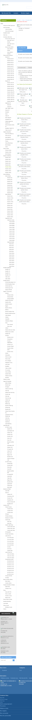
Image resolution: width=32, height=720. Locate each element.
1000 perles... (23, 91)
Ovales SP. (9, 106)
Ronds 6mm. (11, 249)
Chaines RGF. (9, 485)
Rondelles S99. (10, 503)
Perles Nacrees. (8, 194)
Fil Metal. (7, 577)
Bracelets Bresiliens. (7, 601)
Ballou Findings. (8, 383)
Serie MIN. (7, 490)
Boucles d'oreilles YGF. (10, 443)
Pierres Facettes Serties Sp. (9, 125)
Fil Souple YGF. (10, 449)
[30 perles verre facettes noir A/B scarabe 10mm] (24, 165)
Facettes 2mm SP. (10, 82)
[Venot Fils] (5, 5)
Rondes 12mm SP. (10, 71)
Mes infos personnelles (5, 715)
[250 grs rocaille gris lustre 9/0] (22, 95)
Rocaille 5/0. (7, 269)
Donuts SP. (7, 110)
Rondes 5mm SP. (10, 64)
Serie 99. (7, 492)
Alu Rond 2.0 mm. (10, 568)
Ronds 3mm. (11, 243)
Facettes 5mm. (8, 161)
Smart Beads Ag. (8, 423)
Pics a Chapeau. (8, 360)
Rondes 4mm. (9, 179)
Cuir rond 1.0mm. (10, 539)
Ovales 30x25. (12, 240)
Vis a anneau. (7, 370)
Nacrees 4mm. (10, 203)
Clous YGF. (9, 440)
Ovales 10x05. (12, 227)
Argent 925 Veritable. (7, 381)
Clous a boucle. (10, 324)
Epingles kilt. (7, 333)
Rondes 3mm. (9, 177)
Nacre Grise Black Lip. (9, 133)
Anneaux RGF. (10, 463)
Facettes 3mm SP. (10, 84)
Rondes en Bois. (8, 152)
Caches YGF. (9, 451)
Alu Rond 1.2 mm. (10, 564)
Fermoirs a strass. (8, 595)
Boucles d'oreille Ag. (9, 405)
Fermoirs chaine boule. (10, 349)
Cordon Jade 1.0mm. (11, 528)
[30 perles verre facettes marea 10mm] (24, 160)
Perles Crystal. (6, 605)
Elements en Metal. (7, 489)
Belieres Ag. (7, 403)
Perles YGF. (9, 438)
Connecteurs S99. (10, 496)
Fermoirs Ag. (7, 394)
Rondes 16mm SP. (10, 75)
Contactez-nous (14, 678)
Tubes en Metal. (8, 368)
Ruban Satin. (7, 586)
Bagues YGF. (9, 454)
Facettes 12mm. (8, 168)
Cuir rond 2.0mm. (10, 541)
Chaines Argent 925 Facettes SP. (9, 122)
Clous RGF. (9, 469)
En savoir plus (21, 67)
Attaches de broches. (9, 300)
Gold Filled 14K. (6, 425)
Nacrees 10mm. (10, 211)
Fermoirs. (7, 335)
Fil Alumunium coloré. (9, 559)
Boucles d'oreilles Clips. (9, 311)
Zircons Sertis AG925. (9, 47)
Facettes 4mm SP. (10, 86)
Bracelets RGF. (10, 481)
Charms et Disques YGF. (10, 459)
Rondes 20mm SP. (10, 79)
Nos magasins (3, 710)
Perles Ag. (7, 396)
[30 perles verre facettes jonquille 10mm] (24, 154)
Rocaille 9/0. (7, 273)
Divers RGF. (9, 487)
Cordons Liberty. (8, 583)
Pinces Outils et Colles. (7, 599)
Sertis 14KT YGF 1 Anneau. (10, 41)
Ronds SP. (9, 104)
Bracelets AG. (7, 409)
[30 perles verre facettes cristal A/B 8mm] (22, 101)
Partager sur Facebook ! (24, 28)
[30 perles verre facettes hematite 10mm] (24, 136)
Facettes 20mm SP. (10, 101)
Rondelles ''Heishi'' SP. (9, 128)
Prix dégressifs (22, 47)
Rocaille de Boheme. (7, 267)
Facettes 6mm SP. (10, 88)
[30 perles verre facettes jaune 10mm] (24, 148)
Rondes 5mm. (9, 181)
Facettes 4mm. (8, 159)
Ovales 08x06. (12, 225)
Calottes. (7, 317)
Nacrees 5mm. (10, 205)
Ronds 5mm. (11, 247)
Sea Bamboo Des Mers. (9, 139)
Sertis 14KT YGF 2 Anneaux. (10, 44)
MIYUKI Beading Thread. (10, 284)
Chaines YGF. (9, 432)
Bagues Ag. (7, 401)
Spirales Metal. (8, 373)
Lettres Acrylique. (8, 29)
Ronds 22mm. (11, 264)
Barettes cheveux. (8, 307)
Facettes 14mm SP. (10, 95)
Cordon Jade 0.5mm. (11, 526)
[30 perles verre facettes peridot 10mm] (24, 189)
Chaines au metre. (6, 379)
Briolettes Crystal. (8, 607)
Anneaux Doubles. (10, 298)
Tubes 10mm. (7, 278)
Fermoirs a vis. (10, 344)
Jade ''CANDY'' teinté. (9, 108)
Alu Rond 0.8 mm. (10, 561)
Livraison (16, 13)
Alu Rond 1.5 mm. (10, 566)
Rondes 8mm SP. (10, 68)
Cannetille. (7, 319)
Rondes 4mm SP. (10, 62)
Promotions (3, 706)
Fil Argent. (7, 386)
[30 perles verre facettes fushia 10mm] (24, 119)
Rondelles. (7, 366)
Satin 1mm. (9, 521)
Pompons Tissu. (8, 588)
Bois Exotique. (8, 144)
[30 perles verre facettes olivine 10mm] (24, 177)
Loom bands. (5, 603)
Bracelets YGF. (10, 456)
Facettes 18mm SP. (10, 99)
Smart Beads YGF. (10, 430)
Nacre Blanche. (8, 137)
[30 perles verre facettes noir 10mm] (24, 171)
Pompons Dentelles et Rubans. (9, 584)
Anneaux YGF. (10, 434)
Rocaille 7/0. (7, 271)
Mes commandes (4, 713)
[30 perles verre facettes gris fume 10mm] (24, 130)
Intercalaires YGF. (10, 445)
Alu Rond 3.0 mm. (10, 570)
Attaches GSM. (8, 302)
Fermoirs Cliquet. (10, 346)
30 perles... (23, 105)
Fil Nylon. (7, 514)
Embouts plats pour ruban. (10, 329)
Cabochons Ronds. (10, 242)
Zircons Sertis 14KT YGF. (10, 38)
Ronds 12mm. (11, 255)
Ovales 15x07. (12, 234)
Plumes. (6, 141)
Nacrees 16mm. (10, 216)
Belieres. (7, 309)
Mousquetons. (10, 339)
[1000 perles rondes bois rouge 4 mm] (22, 89)
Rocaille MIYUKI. (6, 280)
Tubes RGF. (9, 478)
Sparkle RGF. (9, 483)
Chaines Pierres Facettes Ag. (10, 412)
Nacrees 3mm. (10, 199)
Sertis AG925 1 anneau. (10, 49)
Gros (23, 20)
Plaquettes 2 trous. (9, 362)
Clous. (6, 322)
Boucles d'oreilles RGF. (10, 472)
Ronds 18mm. (11, 260)
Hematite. (7, 112)
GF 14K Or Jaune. (8, 427)
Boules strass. (8, 597)
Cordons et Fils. (6, 505)
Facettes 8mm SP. (10, 90)
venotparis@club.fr (7, 704)
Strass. (4, 590)
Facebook (4, 670)
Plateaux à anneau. (8, 375)
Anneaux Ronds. (10, 296)
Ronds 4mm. (11, 245)
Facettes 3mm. (8, 157)
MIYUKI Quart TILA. (9, 287)
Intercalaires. (7, 355)
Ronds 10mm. (11, 253)
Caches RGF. (9, 476)
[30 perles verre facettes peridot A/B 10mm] (24, 183)
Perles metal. (7, 358)
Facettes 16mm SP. (10, 97)
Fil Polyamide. (8, 532)
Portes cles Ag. (8, 398)
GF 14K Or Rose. (8, 461)
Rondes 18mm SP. (10, 77)
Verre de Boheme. (6, 174)
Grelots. (6, 353)
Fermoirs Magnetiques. (9, 342)
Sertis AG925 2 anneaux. (10, 53)
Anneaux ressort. (10, 337)
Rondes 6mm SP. (10, 66)
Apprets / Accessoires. (7, 291)
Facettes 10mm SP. (10, 92)
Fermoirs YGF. (10, 436)
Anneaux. (7, 293)
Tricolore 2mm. (10, 508)
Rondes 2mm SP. (10, 58)
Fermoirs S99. (10, 498)
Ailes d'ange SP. (8, 117)
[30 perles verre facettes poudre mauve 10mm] (24, 201)
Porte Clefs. (7, 364)
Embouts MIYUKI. (8, 289)
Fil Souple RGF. (10, 474)
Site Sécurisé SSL (6, 13)
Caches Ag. (7, 418)
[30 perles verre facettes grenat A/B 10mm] (24, 124)
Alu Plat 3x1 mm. (10, 572)
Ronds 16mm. (11, 258)
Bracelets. (7, 377)
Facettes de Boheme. (7, 155)
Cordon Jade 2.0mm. (11, 530)
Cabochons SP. (8, 103)
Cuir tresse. (9, 548)
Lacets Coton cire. (8, 552)
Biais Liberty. (7, 581)
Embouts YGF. (10, 447)
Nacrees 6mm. (10, 207)
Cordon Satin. (7, 519)
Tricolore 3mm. (10, 510)
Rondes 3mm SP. (10, 60)
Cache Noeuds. (8, 315)
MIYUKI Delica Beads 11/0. (10, 282)
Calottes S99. (9, 494)
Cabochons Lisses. (8, 218)
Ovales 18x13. (12, 236)
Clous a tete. (9, 326)
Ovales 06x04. (12, 221)
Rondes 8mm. (9, 185)
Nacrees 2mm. (10, 196)
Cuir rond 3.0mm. (10, 543)
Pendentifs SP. (8, 119)
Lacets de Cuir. (8, 535)
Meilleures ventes (5, 678)
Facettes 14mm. (8, 170)
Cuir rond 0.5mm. (10, 537)
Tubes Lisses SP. (8, 130)
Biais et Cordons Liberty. (8, 579)
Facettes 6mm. (8, 163)
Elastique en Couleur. (9, 517)
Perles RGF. (9, 467)
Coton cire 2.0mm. (10, 557)
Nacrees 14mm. (10, 214)
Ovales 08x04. (12, 223)
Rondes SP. (7, 57)
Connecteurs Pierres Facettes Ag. (9, 415)
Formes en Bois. (8, 150)
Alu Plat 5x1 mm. (10, 574)
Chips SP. (7, 115)
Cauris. (6, 146)
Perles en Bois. (6, 148)
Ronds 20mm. (11, 262)
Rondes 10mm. (10, 187)
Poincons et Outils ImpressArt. (9, 25)
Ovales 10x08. (12, 229)
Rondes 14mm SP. (10, 73)
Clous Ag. (7, 390)
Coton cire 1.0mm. (10, 555)
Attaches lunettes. (8, 304)
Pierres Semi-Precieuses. (8, 55)
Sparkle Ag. (7, 421)
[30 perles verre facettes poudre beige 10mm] (24, 195)
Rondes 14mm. (10, 190)
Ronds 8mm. (11, 251)
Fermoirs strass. (10, 351)
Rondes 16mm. (10, 192)
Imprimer (21, 30)
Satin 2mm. (9, 523)
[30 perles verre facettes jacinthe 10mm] (24, 142)
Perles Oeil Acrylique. (9, 31)
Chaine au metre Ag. (9, 388)
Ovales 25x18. (12, 238)
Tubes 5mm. (7, 276)
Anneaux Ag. (7, 407)
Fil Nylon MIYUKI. (8, 575)
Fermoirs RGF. (10, 465)
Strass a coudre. (8, 593)
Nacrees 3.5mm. (10, 201)
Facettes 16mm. (8, 172)
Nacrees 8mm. (10, 209)
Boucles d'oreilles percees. (10, 313)
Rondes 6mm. (9, 183)
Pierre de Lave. (8, 135)
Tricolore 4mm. (10, 512)
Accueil (19, 20)
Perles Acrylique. (6, 27)
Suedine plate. (10, 550)
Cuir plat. (9, 546)
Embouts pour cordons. (9, 331)
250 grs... (23, 97)
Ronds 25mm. (11, 266)
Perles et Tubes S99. (11, 501)
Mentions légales (25, 13)
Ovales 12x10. (12, 231)
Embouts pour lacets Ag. (9, 392)
